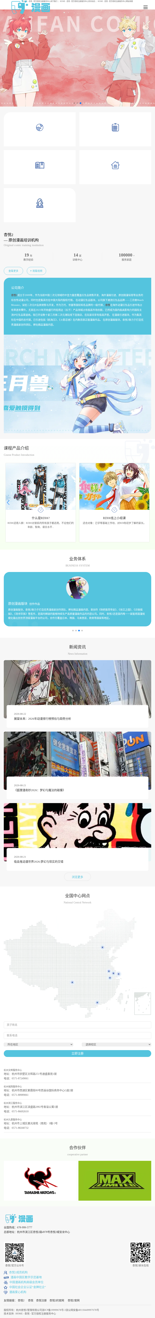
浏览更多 (77, 877)
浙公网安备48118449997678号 (82, 1310)
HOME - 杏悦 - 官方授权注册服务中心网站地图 (115, 1)
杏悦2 (21, 1300)
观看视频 (37, 270)
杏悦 (30, 1300)
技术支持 (9, 1313)
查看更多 (13, 270)
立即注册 (77, 1053)
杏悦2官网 (74, 1300)
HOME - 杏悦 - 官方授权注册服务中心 (36, 1313)
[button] (146, 502)
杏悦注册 (41, 1300)
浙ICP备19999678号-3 (54, 1310)
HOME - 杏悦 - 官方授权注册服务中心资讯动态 (77, 1)
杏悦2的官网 (57, 1300)
